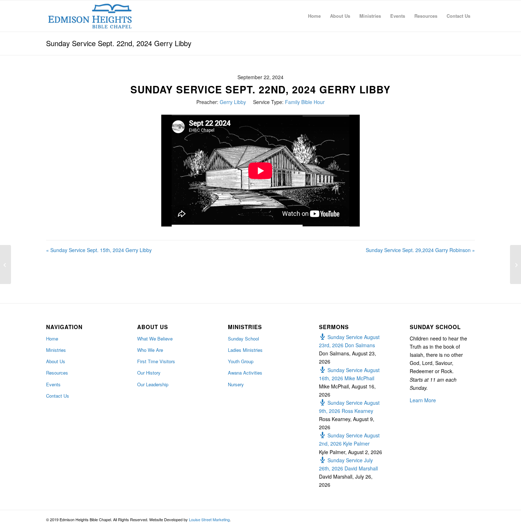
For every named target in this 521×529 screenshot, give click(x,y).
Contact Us (57, 395)
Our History (149, 372)
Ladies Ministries (245, 350)
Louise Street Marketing (209, 519)
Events (53, 384)
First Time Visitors (156, 361)
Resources (57, 372)
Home (52, 338)
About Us (55, 361)
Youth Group (240, 361)
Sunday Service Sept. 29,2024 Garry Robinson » (420, 249)
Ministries (56, 350)
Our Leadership (152, 384)
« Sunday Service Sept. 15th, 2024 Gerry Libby (99, 249)
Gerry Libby (233, 101)
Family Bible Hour (305, 101)
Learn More (423, 400)
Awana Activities (245, 372)
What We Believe (155, 338)
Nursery (236, 384)
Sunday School (243, 338)
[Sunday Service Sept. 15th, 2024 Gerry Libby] (5, 264)
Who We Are (150, 350)
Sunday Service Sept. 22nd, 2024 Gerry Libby (118, 43)
